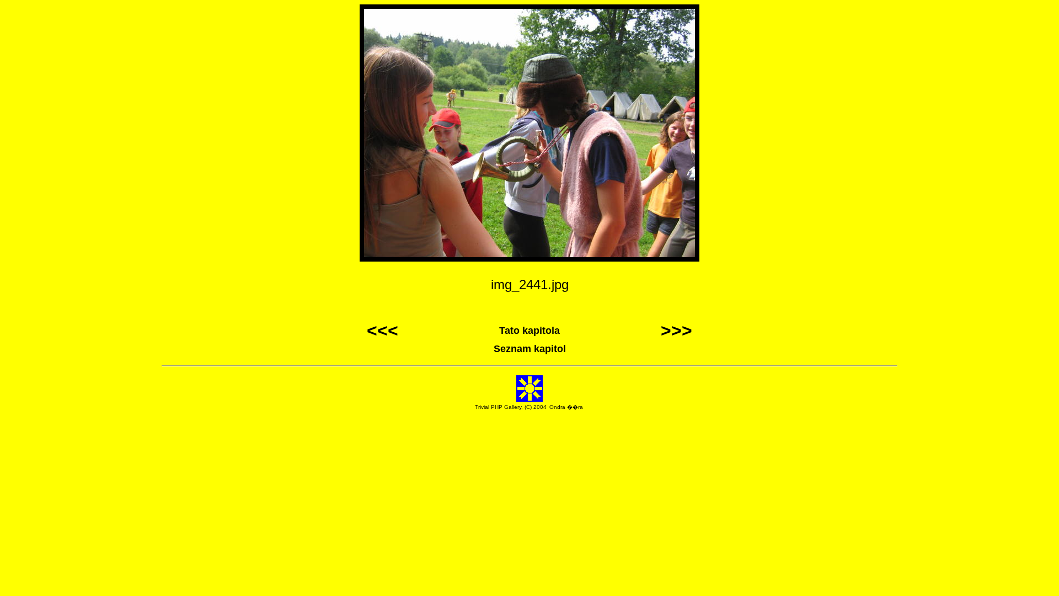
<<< (382, 330)
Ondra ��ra (566, 407)
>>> (676, 330)
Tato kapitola (529, 330)
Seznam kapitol (530, 348)
